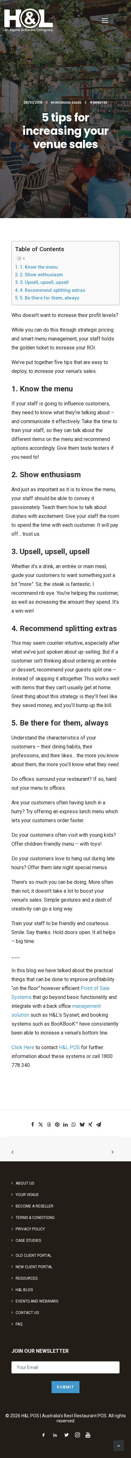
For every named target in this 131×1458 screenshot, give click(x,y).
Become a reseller (34, 1206)
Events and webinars (37, 1301)
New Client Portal (34, 1267)
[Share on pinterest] (57, 1124)
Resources (27, 1278)
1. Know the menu (39, 267)
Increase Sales (68, 102)
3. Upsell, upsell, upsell (44, 282)
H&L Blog (24, 1290)
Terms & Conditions (35, 1217)
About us (25, 1183)
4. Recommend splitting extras (52, 290)
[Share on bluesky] (82, 1124)
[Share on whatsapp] (74, 1124)
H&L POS (69, 1047)
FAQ (19, 1324)
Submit (65, 1387)
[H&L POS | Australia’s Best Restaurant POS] (29, 20)
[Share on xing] (90, 1124)
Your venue (27, 1195)
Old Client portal (34, 1255)
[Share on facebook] (32, 1124)
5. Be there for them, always (49, 298)
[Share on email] (98, 1124)
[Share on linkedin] (65, 1124)
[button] (105, 20)
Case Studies (28, 1240)
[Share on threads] (49, 1124)
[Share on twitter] (41, 1124)
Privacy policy (30, 1229)
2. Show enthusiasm (41, 275)
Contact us (27, 1312)
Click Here (22, 1047)
